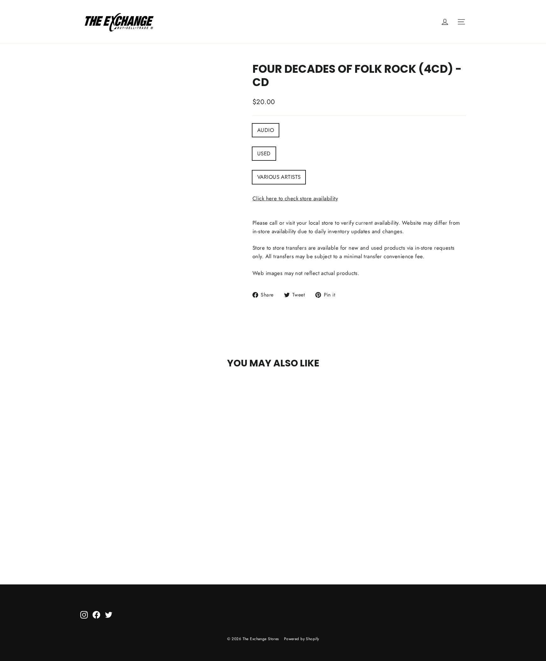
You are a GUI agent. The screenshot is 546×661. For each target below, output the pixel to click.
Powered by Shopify (301, 639)
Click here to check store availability (295, 198)
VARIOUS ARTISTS (278, 177)
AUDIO (265, 130)
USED (264, 153)
